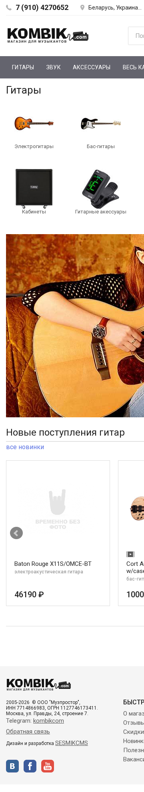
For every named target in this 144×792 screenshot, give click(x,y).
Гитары (23, 67)
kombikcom (48, 720)
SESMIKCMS (71, 743)
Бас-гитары (101, 146)
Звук (53, 67)
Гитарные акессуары (100, 212)
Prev (16, 533)
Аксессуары (92, 67)
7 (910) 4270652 (42, 7)
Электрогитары (34, 146)
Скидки (133, 731)
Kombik (48, 35)
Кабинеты (34, 212)
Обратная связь (28, 731)
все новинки (25, 447)
